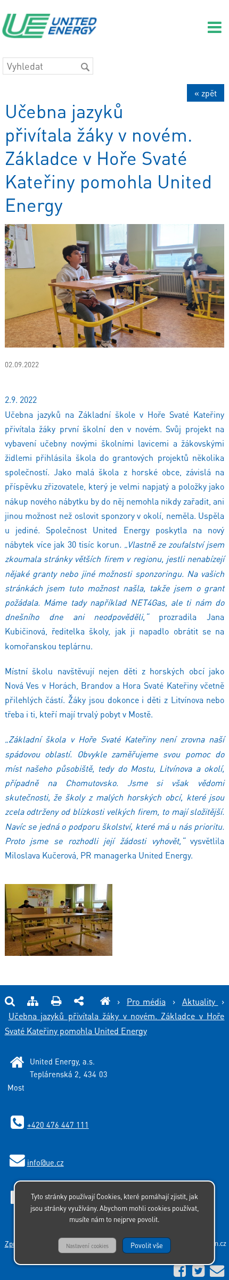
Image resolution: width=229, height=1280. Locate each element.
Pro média (146, 1001)
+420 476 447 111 (58, 1124)
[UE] (105, 1001)
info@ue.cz (45, 1162)
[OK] (85, 67)
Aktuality (200, 1001)
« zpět (205, 92)
